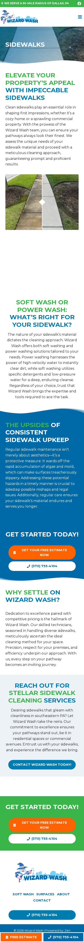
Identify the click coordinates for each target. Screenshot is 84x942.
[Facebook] (79, 3)
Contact (42, 900)
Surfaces (45, 894)
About (63, 894)
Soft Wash (23, 894)
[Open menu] (80, 17)
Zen (67, 930)
